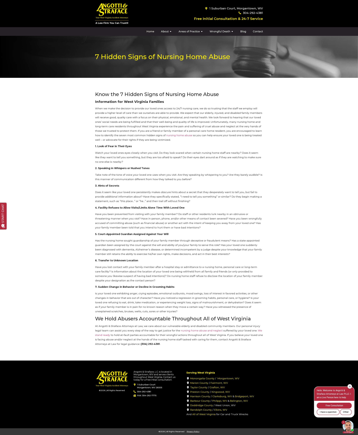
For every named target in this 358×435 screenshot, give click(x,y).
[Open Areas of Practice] (202, 31)
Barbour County (200, 400)
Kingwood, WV (221, 391)
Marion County (199, 382)
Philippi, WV (219, 400)
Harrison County (200, 396)
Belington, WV (239, 400)
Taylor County (198, 387)
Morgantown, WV (228, 378)
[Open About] (170, 31)
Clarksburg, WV (222, 396)
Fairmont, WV (219, 382)
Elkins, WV (220, 409)
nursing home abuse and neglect (202, 330)
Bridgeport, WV (244, 396)
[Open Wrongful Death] (232, 31)
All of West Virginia (204, 414)
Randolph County (201, 409)
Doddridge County (201, 405)
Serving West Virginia (200, 372)
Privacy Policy (193, 432)
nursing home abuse (179, 135)
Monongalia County (202, 378)
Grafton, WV (217, 387)
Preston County (199, 391)
